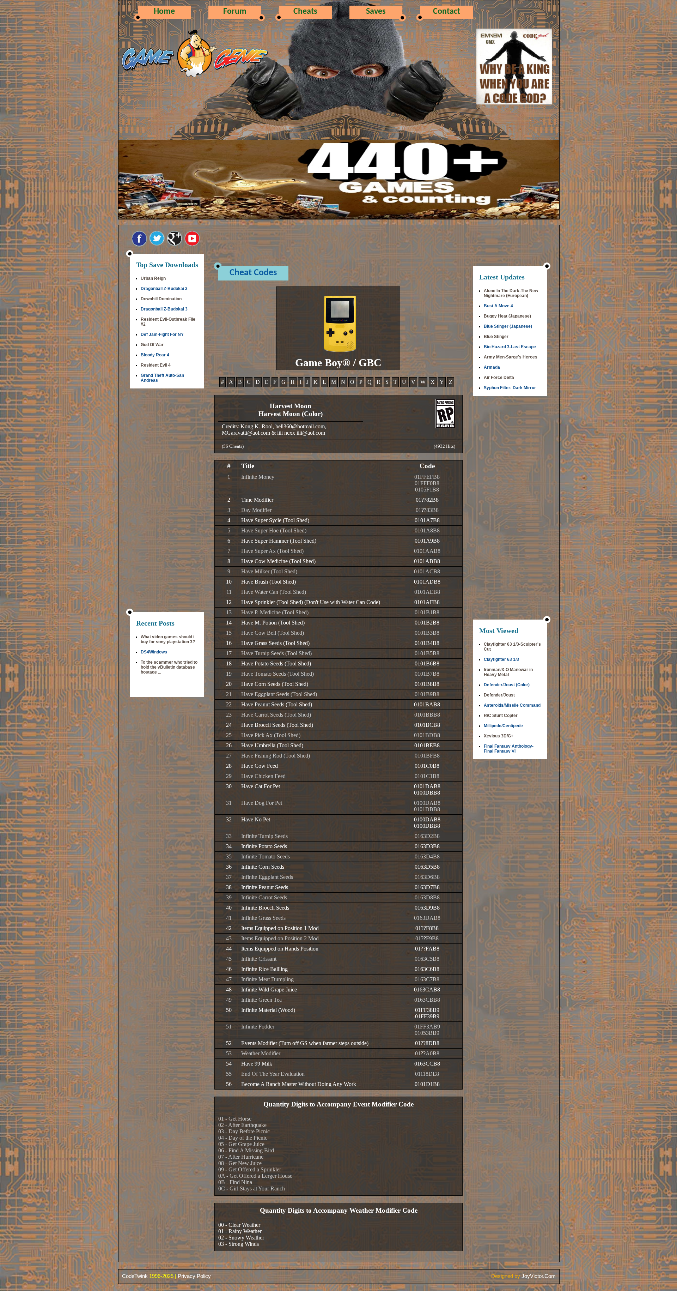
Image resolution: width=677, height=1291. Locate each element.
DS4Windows (154, 652)
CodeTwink (135, 1276)
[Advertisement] (167, 501)
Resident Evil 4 (156, 365)
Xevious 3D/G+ (498, 736)
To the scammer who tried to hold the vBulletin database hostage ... (169, 667)
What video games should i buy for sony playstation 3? (168, 639)
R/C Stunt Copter (501, 715)
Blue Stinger (496, 336)
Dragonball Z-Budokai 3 (164, 288)
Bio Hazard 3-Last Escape (510, 346)
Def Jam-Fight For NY (162, 334)
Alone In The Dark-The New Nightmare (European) (511, 293)
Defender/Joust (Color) (507, 684)
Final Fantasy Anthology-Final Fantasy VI (508, 749)
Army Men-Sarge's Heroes (510, 357)
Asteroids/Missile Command (512, 705)
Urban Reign (153, 278)
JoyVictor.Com (539, 1276)
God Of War (152, 344)
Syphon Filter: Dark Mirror (510, 387)
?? (423, 500)
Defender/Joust (499, 695)
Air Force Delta (499, 377)
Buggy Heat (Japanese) (507, 316)
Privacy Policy (194, 1276)
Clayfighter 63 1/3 (501, 659)
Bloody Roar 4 (155, 354)
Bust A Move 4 (498, 305)
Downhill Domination (161, 298)
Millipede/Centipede (503, 725)
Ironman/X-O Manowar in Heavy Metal (508, 672)
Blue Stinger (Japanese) (508, 326)
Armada (492, 367)
